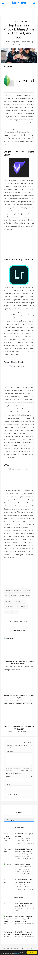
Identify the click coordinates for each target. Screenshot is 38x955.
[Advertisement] (19, 12)
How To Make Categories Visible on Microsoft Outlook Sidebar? (23, 919)
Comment (25, 621)
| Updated (17, 42)
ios (23, 601)
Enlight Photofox (25, 595)
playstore (23, 606)
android (27, 590)
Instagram (17, 601)
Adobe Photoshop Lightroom (13, 590)
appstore (14, 595)
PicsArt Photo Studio (11, 606)
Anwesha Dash (11, 45)
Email (19, 784)
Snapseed (8, 612)
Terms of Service (12, 773)
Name (19, 777)
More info (17, 953)
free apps (8, 601)
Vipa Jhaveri (20, 908)
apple (6, 595)
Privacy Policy (23, 771)
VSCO (15, 612)
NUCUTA (22, 949)
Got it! (31, 952)
